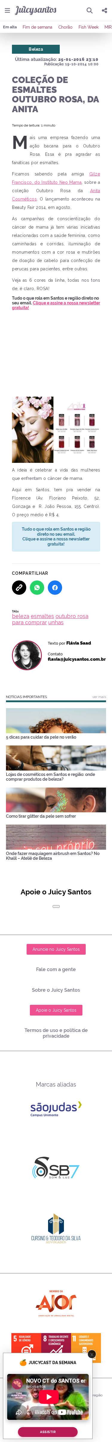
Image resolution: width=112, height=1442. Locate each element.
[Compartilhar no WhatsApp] (37, 587)
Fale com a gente (56, 969)
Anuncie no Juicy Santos (56, 949)
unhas (56, 622)
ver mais (99, 697)
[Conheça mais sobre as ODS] (56, 1348)
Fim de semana (37, 27)
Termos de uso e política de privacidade (56, 1033)
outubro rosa (72, 616)
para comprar (29, 622)
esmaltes (42, 616)
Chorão (65, 27)
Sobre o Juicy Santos (56, 990)
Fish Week (89, 27)
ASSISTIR (48, 1432)
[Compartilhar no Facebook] (55, 587)
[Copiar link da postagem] (19, 587)
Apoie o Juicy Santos (56, 1010)
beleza (20, 616)
